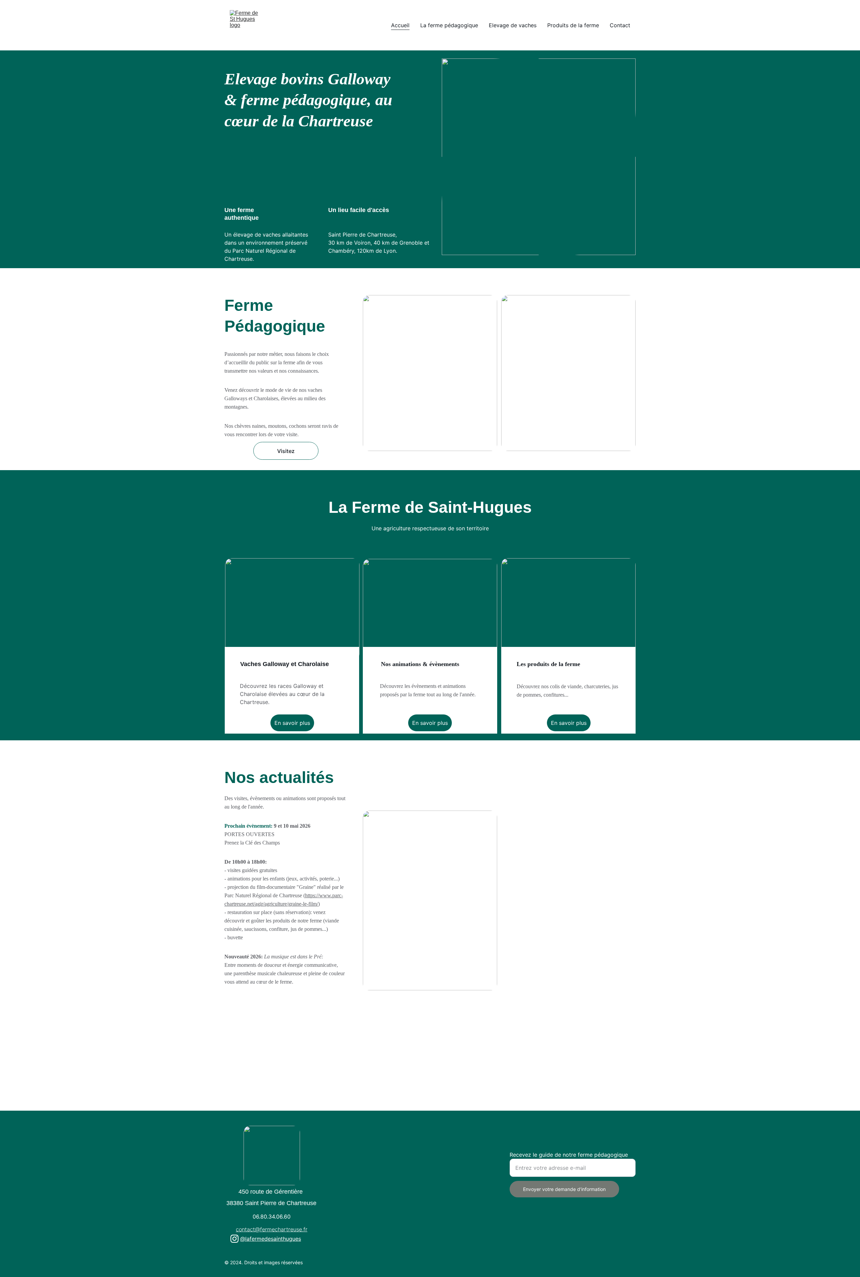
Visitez (286, 451)
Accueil (400, 25)
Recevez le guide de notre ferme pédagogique (569, 1154)
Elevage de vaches (512, 25)
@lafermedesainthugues (270, 1238)
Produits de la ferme (573, 25)
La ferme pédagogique (449, 25)
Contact (620, 25)
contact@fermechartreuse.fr (271, 1229)
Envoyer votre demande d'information (564, 1189)
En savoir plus (292, 722)
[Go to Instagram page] (234, 1239)
